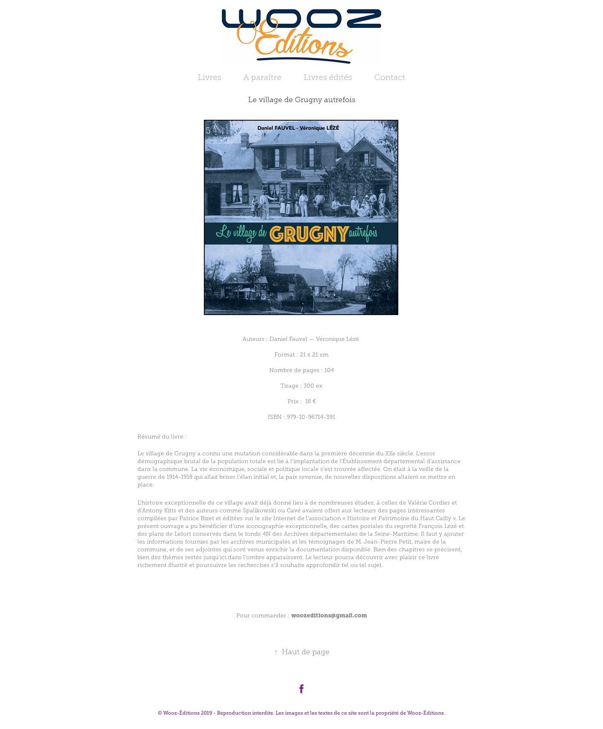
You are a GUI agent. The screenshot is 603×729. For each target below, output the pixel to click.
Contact (389, 77)
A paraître (262, 77)
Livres (209, 77)
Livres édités (328, 77)
